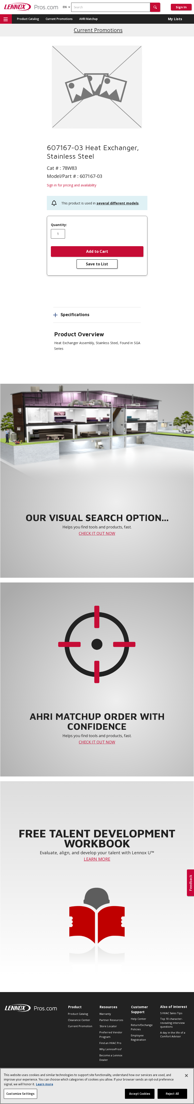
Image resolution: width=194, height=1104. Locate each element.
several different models (118, 203)
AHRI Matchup (88, 19)
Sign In (181, 7)
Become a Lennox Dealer (110, 1057)
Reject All (172, 1093)
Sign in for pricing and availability (71, 185)
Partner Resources (111, 1020)
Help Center (138, 1019)
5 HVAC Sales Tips (171, 1013)
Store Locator (108, 1026)
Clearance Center (79, 1020)
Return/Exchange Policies (142, 1027)
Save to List (97, 264)
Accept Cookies (139, 1093)
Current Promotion (80, 1026)
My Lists (175, 19)
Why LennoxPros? (110, 1049)
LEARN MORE (97, 859)
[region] (97, 1086)
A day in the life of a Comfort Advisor (172, 1034)
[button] (155, 7)
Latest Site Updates (98, 30)
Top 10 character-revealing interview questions (172, 1022)
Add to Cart (97, 251)
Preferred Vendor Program (110, 1034)
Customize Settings (20, 1093)
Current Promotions (59, 19)
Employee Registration (138, 1037)
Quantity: (59, 225)
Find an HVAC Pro (110, 1043)
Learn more (44, 1084)
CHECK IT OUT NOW (97, 533)
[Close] (186, 1075)
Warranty (105, 1014)
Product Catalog (28, 19)
